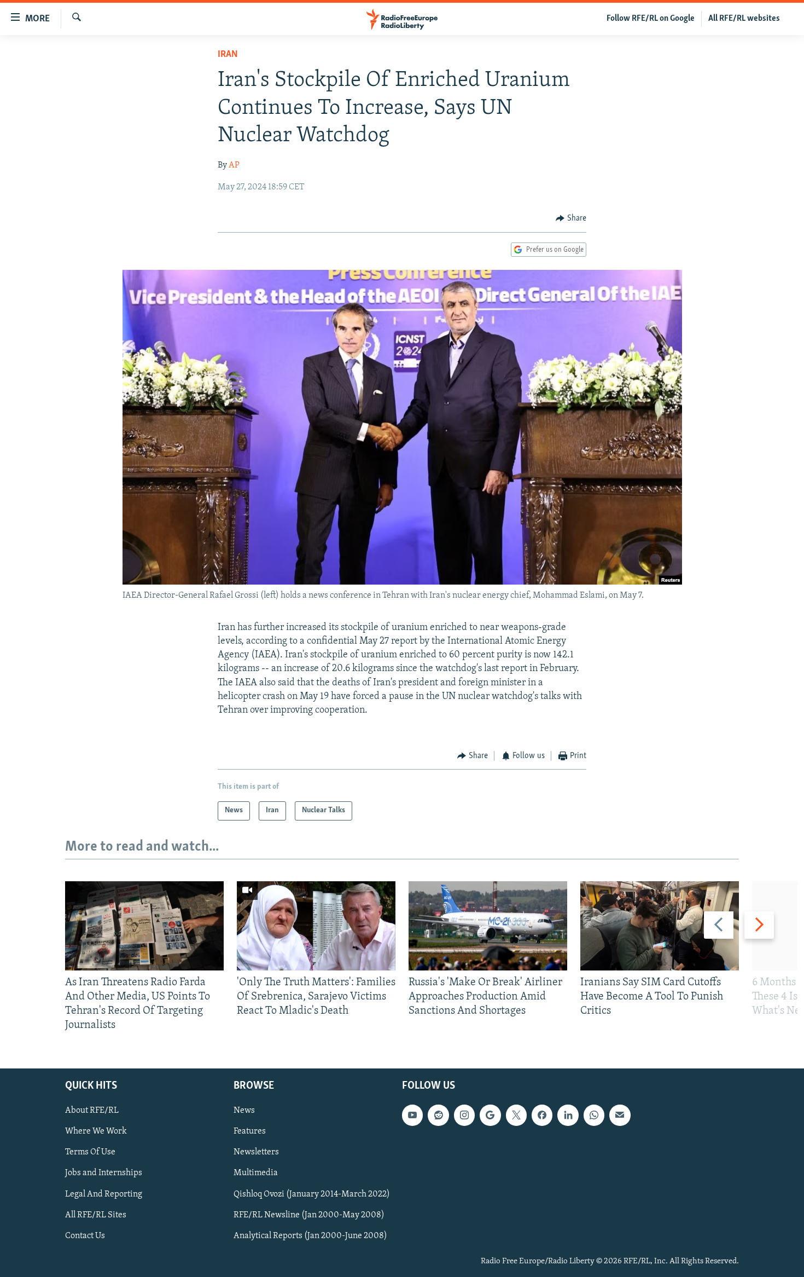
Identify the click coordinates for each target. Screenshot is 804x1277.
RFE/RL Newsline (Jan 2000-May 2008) (309, 1214)
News (244, 1110)
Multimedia (256, 1173)
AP (234, 165)
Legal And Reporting (103, 1193)
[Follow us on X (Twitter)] (516, 1115)
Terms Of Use (90, 1152)
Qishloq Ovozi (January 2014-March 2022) (312, 1193)
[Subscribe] (619, 1115)
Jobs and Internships (103, 1173)
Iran (228, 55)
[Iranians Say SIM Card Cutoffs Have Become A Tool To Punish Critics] (659, 925)
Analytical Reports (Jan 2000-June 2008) (310, 1235)
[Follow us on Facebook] (542, 1115)
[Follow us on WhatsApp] (594, 1115)
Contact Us (85, 1235)
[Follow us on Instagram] (464, 1115)
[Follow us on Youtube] (412, 1115)
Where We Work (96, 1131)
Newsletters (256, 1152)
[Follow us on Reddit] (438, 1115)
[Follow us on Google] (490, 1115)
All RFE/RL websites (744, 18)
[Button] (571, 218)
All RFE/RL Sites (95, 1214)
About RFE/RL (92, 1110)
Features (250, 1131)
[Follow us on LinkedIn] (567, 1115)
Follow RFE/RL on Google (651, 18)
